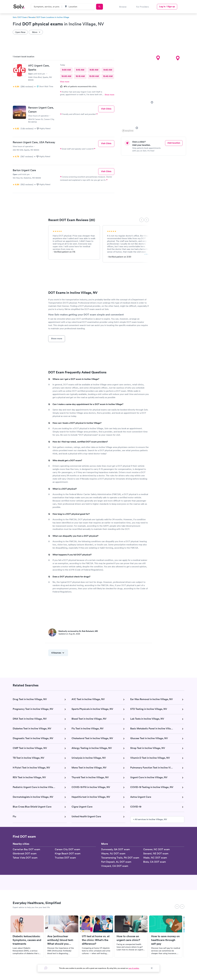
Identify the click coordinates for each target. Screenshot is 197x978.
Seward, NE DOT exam (155, 853)
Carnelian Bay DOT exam (26, 849)
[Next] (146, 220)
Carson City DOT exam (67, 849)
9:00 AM (66, 69)
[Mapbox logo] (128, 130)
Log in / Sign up (167, 6)
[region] (154, 93)
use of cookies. (134, 968)
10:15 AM (80, 76)
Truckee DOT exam (65, 857)
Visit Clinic (106, 108)
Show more (109, 94)
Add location (173, 142)
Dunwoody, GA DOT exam (115, 849)
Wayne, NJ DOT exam (113, 853)
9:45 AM (107, 69)
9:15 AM (80, 69)
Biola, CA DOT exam (154, 861)
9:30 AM (94, 69)
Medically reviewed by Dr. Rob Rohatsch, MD (78, 631)
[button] (158, 58)
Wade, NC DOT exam (155, 857)
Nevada (32, 17)
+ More (147, 254)
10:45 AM (108, 76)
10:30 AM (94, 76)
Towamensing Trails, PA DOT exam (120, 857)
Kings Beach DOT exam (67, 853)
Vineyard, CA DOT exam (114, 865)
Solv (14, 17)
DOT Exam (22, 17)
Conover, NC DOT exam (156, 849)
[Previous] (141, 220)
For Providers (142, 6)
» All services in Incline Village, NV (150, 819)
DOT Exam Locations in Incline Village (53, 17)
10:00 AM (66, 76)
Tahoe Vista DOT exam (25, 857)
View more (64, 81)
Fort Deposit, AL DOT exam (116, 861)
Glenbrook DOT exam (24, 853)
